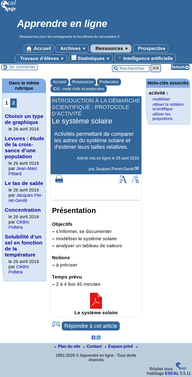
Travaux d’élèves (41, 58)
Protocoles (109, 82)
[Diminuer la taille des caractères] (135, 182)
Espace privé (121, 346)
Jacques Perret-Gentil (115, 169)
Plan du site (69, 346)
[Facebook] (94, 338)
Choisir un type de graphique (24, 119)
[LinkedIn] (98, 338)
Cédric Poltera (18, 225)
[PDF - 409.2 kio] (96, 307)
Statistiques (93, 58)
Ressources (111, 48)
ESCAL (172, 373)
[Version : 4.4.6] (181, 369)
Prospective (151, 48)
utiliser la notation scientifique (168, 106)
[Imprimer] (59, 182)
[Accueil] (8, 11)
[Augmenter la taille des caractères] (122, 182)
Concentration (23, 210)
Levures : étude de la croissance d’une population (24, 147)
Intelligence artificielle (147, 58)
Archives (72, 48)
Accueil (42, 48)
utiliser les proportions (162, 116)
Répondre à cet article (90, 326)
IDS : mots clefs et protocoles (78, 89)
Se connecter (22, 67)
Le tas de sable (24, 183)
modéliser (161, 99)
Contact (95, 346)
